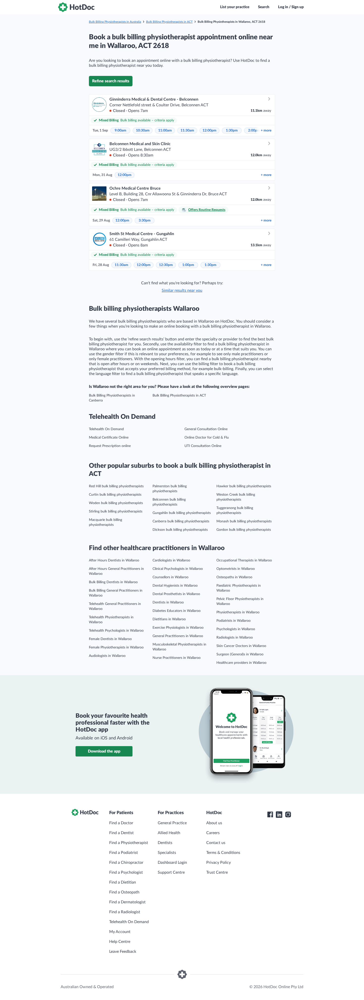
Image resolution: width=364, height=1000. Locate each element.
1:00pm (188, 265)
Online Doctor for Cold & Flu (206, 437)
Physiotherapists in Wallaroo (238, 612)
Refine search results (110, 81)
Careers (213, 833)
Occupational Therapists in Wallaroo (244, 560)
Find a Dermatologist (127, 902)
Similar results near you (182, 290)
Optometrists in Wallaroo (235, 569)
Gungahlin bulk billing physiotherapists (182, 513)
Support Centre (171, 872)
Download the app (104, 751)
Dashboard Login (172, 863)
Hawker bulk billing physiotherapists (243, 486)
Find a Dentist (121, 833)
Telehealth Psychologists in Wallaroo (116, 630)
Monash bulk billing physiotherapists (244, 521)
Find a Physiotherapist (128, 843)
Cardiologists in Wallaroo (171, 560)
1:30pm (232, 130)
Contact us (215, 843)
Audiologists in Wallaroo (107, 656)
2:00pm (254, 130)
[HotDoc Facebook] (270, 814)
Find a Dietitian (122, 882)
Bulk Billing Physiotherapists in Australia (115, 21)
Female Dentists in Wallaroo (110, 639)
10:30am (143, 130)
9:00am (120, 130)
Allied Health (169, 833)
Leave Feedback (122, 952)
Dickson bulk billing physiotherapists (180, 530)
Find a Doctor (121, 823)
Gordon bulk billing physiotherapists (243, 530)
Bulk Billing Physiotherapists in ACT (169, 21)
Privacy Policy (218, 863)
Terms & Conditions (223, 853)
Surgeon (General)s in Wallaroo (239, 654)
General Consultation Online (206, 429)
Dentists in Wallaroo (168, 602)
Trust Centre (217, 872)
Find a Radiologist (124, 912)
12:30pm (166, 265)
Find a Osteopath (124, 892)
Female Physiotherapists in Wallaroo (116, 647)
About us (214, 823)
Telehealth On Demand (106, 429)
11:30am (187, 130)
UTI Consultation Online (202, 446)
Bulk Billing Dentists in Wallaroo (113, 582)
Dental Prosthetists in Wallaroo (176, 594)
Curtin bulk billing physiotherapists (115, 494)
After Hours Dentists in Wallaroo (114, 560)
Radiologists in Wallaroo (234, 637)
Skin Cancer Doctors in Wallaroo (241, 646)
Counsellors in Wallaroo (170, 577)
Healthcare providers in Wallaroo (241, 663)
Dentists (165, 843)
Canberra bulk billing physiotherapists (181, 521)
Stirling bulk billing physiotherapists (115, 511)
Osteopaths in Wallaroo (234, 577)
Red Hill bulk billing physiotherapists (116, 486)
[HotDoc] (76, 7)
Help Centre (119, 942)
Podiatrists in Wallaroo (233, 620)
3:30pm (145, 220)
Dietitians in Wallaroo (169, 619)
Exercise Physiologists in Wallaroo (178, 627)
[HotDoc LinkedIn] (279, 814)
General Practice (172, 823)
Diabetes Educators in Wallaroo (177, 611)
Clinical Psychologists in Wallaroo (178, 569)
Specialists (167, 853)
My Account (119, 932)
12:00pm (209, 130)
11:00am (165, 130)
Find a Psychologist (126, 872)
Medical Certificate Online (109, 437)
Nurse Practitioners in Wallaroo (177, 658)
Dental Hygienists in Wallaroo (175, 585)
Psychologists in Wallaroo (235, 629)
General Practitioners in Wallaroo (178, 636)
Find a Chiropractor (126, 863)
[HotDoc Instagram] (288, 814)
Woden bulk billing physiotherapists (116, 503)
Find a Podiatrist (123, 853)
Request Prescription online (110, 446)
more (266, 130)
